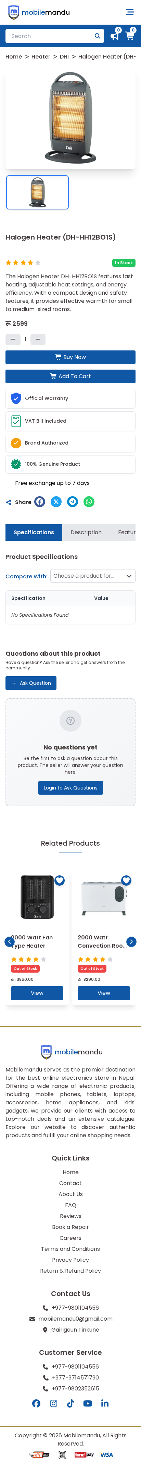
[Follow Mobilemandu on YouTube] (87, 1403)
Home (13, 57)
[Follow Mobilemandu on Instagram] (53, 1403)
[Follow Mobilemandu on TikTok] (70, 1403)
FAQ (70, 1205)
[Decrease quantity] (13, 339)
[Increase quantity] (38, 339)
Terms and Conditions (70, 1249)
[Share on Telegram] (72, 501)
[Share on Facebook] (39, 501)
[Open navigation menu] (130, 12)
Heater (40, 57)
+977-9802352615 (75, 1389)
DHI (64, 57)
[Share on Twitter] (56, 501)
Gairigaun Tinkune (75, 1330)
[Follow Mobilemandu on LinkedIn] (105, 1403)
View (37, 993)
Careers (70, 1238)
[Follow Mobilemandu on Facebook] (36, 1403)
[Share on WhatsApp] (89, 501)
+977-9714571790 (75, 1378)
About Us (71, 1194)
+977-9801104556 (75, 1308)
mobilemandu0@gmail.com (75, 1319)
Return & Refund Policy (70, 1271)
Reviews (70, 1216)
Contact (70, 1183)
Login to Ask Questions (71, 787)
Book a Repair (70, 1227)
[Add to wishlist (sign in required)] (59, 880)
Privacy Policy (70, 1260)
